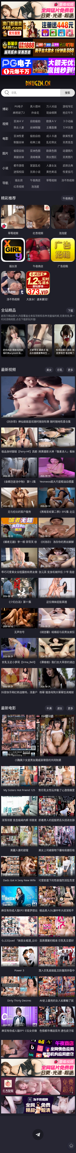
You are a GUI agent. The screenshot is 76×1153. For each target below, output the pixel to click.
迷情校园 (19, 171)
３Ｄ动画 (68, 121)
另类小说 (35, 171)
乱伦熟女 (51, 142)
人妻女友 (51, 165)
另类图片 (68, 157)
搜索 (67, 92)
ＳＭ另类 (68, 127)
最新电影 (8, 708)
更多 (70, 370)
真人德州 (35, 106)
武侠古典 (68, 165)
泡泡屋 (35, 186)
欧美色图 (51, 150)
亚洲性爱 (19, 136)
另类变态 (68, 142)
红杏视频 (19, 186)
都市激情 (19, 165)
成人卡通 (51, 136)
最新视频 (8, 369)
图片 (5, 153)
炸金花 (35, 112)
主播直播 (51, 127)
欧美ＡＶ (51, 121)
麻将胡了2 (19, 112)
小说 (5, 168)
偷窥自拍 (19, 150)
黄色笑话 (51, 171)
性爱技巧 (68, 171)
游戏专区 (68, 106)
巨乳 (59, 370)
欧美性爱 (68, 136)
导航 (5, 183)
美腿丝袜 (19, 157)
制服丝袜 (19, 142)
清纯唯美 (35, 157)
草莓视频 (51, 180)
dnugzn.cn (38, 83)
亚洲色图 (35, 150)
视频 (5, 124)
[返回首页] (71, 1145)
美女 (49, 370)
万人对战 (51, 106)
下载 (70, 310)
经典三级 (35, 142)
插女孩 (19, 180)
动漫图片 (68, 150)
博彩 (5, 109)
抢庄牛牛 (68, 112)
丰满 (49, 708)
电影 (5, 139)
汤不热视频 (67, 180)
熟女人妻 (19, 127)
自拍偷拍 (35, 121)
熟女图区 (51, 157)
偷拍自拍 (35, 136)
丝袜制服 (35, 127)
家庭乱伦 (35, 165)
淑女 (59, 708)
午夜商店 (35, 180)
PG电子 (19, 106)
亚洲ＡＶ (19, 121)
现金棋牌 (51, 112)
